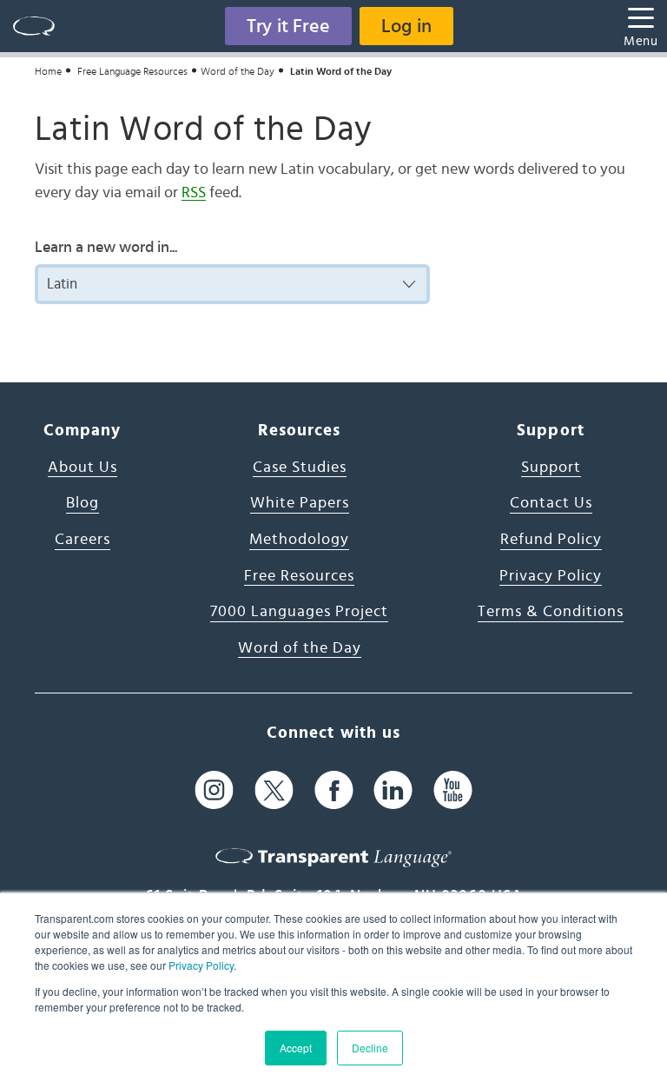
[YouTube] (452, 789)
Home (48, 71)
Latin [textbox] (62, 283)
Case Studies (300, 467)
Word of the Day (237, 71)
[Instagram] (214, 789)
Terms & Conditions (551, 612)
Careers (82, 539)
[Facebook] (333, 789)
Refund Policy (551, 539)
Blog (82, 503)
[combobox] (232, 284)
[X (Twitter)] (274, 789)
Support (551, 467)
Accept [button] (296, 1047)
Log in (406, 26)
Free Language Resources (132, 71)
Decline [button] (370, 1047)
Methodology (299, 539)
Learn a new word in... (106, 247)
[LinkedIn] (393, 789)
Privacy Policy (201, 965)
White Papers (299, 503)
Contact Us (551, 503)
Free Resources (299, 576)
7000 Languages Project (299, 612)
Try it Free (288, 26)
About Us (82, 467)
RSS (194, 193)
